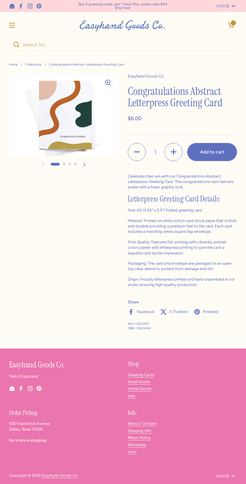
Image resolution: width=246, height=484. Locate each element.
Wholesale (137, 445)
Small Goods (139, 381)
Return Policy (139, 437)
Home (13, 64)
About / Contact (142, 423)
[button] (231, 25)
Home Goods (140, 388)
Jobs (132, 451)
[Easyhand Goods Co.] (121, 25)
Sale (131, 396)
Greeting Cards (141, 375)
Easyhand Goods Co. (59, 475)
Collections (33, 64)
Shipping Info (140, 430)
